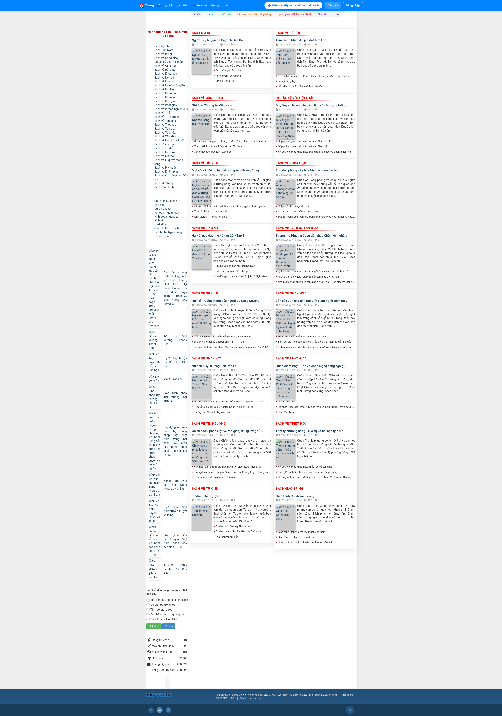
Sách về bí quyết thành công (168, 162)
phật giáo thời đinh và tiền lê (295, 14)
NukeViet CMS (329, 694)
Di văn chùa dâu (287, 401)
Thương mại (161, 236)
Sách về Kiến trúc (165, 152)
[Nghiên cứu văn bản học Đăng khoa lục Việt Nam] (155, 484)
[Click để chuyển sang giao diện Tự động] (151, 710)
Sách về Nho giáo (165, 101)
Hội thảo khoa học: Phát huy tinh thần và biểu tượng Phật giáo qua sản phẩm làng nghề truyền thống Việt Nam (316, 407)
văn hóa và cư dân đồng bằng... (255, 14)
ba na (210, 14)
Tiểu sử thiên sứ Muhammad (210, 211)
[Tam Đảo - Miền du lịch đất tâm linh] (155, 569)
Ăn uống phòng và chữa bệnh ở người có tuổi (307, 170)
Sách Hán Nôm (163, 50)
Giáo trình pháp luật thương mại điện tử (175, 397)
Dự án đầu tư (162, 208)
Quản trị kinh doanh (166, 228)
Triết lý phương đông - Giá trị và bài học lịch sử (309, 431)
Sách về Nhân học (165, 93)
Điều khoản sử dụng (250, 698)
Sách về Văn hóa (165, 132)
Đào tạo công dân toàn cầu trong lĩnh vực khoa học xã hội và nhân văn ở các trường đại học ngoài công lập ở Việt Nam (316, 216)
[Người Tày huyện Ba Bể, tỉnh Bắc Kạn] (155, 362)
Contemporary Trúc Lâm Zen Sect (213, 151)
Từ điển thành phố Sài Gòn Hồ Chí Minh (238, 531)
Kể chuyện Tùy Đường (228, 75)
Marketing (160, 224)
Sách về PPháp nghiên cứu (171, 109)
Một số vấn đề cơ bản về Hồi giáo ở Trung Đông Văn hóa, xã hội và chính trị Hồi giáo (227, 170)
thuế (336, 14)
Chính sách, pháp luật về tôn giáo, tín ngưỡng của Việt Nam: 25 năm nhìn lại (227, 431)
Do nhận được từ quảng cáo (167, 614)
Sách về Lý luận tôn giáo (169, 85)
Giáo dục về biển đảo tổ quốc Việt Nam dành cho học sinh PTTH (175, 541)
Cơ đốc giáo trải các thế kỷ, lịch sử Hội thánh (241, 276)
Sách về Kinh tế (164, 156)
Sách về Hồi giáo (164, 69)
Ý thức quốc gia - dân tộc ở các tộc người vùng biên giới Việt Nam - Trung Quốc (316, 347)
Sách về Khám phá (166, 171)
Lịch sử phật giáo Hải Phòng (232, 271)
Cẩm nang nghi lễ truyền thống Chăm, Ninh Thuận (222, 336)
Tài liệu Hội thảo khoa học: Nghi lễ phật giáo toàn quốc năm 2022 (231, 347)
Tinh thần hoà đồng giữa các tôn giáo (215, 477)
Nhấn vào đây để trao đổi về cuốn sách (295, 5)
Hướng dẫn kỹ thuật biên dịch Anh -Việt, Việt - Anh (306, 542)
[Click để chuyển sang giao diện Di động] (168, 710)
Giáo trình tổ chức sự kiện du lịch (297, 537)
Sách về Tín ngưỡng (167, 117)
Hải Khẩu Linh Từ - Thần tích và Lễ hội (300, 86)
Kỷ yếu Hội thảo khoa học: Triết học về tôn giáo (305, 466)
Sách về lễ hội (163, 54)
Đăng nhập (353, 5)
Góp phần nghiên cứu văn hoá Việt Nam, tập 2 (304, 141)
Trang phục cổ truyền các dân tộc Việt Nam (302, 336)
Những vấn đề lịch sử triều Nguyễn (235, 266)
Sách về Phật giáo (165, 105)
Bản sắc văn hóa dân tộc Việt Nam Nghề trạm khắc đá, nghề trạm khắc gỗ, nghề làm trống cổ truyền (311, 301)
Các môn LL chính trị (167, 201)
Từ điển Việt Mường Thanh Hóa (233, 526)
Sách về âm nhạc (165, 144)
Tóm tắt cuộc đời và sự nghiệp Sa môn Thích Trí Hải (224, 407)
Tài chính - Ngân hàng (168, 232)
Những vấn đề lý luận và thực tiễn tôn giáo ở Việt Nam (309, 276)
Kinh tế (158, 220)
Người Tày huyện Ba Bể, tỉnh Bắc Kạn (218, 40)
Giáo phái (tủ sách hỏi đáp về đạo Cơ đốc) (218, 146)
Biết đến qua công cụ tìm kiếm (169, 600)
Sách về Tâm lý (163, 183)
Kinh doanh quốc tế (166, 216)
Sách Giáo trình (164, 187)
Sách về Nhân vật (165, 97)
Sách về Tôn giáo (165, 121)
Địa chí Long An (225, 81)
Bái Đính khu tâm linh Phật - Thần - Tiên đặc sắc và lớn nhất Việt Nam (316, 76)
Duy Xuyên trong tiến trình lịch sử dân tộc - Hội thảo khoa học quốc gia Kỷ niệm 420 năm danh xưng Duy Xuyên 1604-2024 (311, 105)
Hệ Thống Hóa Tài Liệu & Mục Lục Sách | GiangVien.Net (275, 694)
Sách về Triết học (165, 124)
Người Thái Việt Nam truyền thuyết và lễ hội (175, 511)
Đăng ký (332, 5)
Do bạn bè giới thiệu (162, 604)
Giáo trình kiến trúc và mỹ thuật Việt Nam (301, 532)
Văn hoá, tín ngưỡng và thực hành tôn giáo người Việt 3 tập (227, 466)
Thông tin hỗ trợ (344, 22)
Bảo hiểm (160, 205)
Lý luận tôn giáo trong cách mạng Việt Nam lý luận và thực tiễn (313, 271)
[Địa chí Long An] (155, 378)
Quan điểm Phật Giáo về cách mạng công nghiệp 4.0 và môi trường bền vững (311, 366)
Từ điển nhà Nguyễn (206, 496)
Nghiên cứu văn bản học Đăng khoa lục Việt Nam (175, 484)
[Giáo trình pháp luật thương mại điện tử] (155, 396)
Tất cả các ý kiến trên (163, 619)
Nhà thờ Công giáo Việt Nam (212, 105)
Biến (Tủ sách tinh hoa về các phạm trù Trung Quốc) (307, 472)
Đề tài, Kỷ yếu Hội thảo (168, 62)
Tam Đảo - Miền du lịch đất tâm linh (301, 40)
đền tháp (322, 14)
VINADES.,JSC (225, 698)
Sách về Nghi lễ (164, 89)
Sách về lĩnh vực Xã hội (169, 140)
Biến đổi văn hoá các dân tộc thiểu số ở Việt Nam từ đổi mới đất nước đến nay (316, 341)
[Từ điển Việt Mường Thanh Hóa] (155, 339)
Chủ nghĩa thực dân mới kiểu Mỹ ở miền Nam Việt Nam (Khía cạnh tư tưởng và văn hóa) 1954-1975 (316, 477)
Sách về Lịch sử (164, 77)
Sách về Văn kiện (165, 136)
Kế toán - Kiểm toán (166, 212)
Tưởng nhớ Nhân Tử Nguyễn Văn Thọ (215, 412)
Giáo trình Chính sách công (295, 496)
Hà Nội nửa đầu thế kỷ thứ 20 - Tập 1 (218, 235)
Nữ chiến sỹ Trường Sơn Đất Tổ (214, 366)
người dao (225, 14)
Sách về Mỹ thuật (165, 167)
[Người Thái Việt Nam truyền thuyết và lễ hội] (155, 510)
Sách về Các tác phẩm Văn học (171, 177)
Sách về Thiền (163, 113)
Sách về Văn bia (164, 128)
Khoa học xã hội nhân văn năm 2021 (298, 211)
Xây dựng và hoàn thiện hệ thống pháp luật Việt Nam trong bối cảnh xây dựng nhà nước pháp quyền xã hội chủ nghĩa (175, 440)
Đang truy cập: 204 (160, 695)
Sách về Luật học (165, 81)
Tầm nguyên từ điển (227, 537)
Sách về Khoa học (165, 73)
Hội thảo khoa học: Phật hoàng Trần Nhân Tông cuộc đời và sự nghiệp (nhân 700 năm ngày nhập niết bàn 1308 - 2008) (232, 401)
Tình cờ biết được (161, 609)
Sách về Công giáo (166, 58)
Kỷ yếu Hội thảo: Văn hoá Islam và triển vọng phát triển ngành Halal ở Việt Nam (232, 206)
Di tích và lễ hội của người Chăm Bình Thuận (219, 341)
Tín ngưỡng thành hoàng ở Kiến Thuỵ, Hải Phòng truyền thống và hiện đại (232, 472)
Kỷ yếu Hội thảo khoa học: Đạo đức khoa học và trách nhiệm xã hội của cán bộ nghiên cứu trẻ (316, 151)
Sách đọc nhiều (176, 5)
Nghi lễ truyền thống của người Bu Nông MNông (225, 301)
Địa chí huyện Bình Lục (229, 70)
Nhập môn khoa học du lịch (293, 206)
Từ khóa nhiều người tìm (210, 5)
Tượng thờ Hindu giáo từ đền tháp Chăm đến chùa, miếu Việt (311, 235)
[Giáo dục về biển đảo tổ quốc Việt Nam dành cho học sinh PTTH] (155, 540)
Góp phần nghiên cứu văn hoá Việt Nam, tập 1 (304, 146)
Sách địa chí (162, 46)
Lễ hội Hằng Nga (287, 81)
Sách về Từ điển (164, 148)
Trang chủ (149, 5)
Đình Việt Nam (286, 412)
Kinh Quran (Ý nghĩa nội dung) (211, 216)
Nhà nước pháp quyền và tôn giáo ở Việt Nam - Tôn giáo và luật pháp (316, 281)
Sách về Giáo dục (165, 66)
